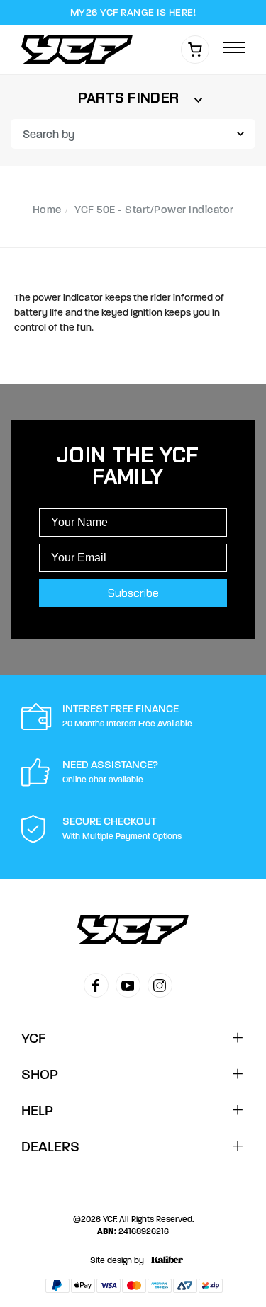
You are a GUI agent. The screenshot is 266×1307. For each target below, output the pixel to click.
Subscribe (133, 593)
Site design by (117, 1260)
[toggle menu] (234, 48)
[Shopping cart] (195, 49)
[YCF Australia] (80, 49)
